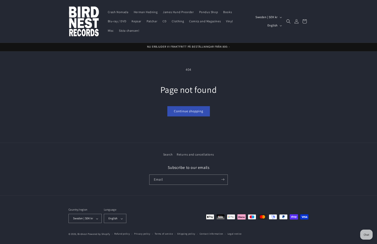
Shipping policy (186, 233)
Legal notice (235, 233)
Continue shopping (188, 111)
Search (168, 154)
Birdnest (82, 233)
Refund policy (122, 233)
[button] (288, 21)
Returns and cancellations (195, 154)
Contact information (211, 233)
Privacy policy (142, 233)
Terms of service (164, 233)
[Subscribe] (223, 179)
